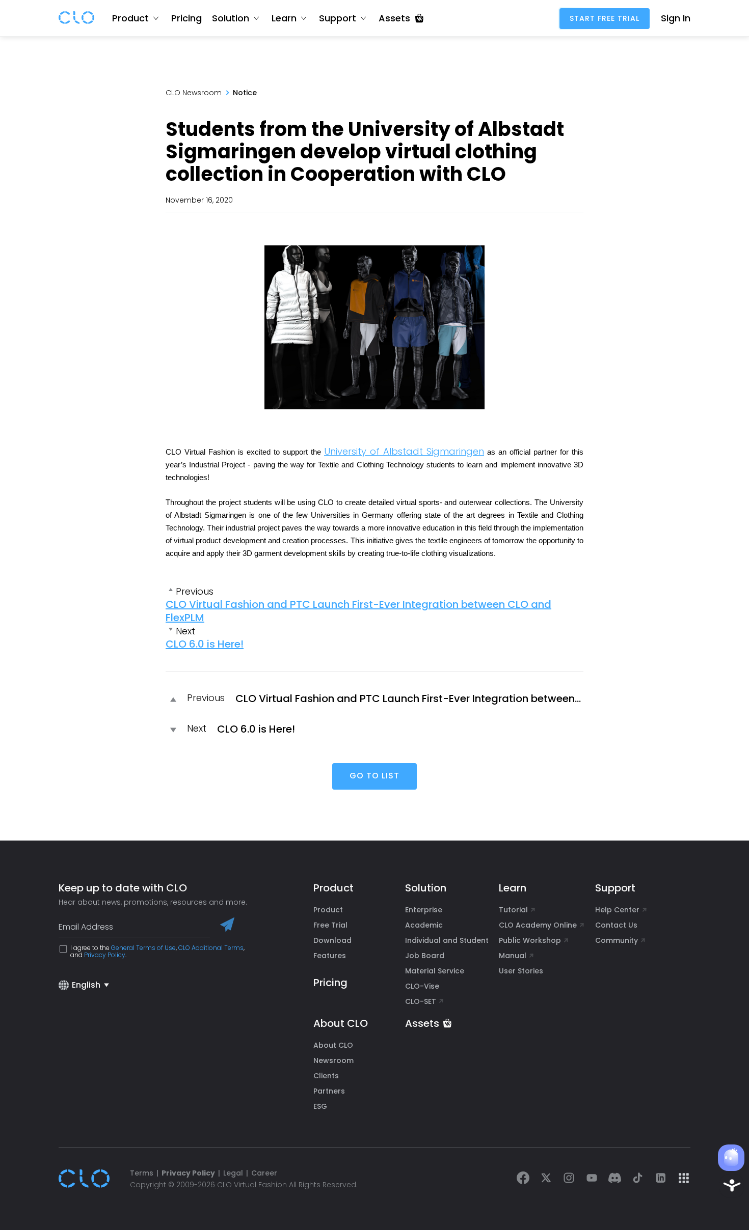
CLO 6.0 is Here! (205, 644)
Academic (424, 925)
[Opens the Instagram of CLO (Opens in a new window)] (569, 1178)
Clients (326, 1076)
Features (329, 956)
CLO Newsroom (194, 93)
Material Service (434, 971)
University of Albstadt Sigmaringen (404, 451)
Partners (329, 1091)
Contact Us (616, 925)
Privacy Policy (104, 955)
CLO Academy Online (538, 925)
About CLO (333, 1045)
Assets (422, 1023)
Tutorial (513, 910)
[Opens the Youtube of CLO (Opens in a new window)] (591, 1178)
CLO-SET (421, 1001)
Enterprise (423, 910)
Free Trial (330, 925)
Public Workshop (530, 940)
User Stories (521, 971)
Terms (141, 1173)
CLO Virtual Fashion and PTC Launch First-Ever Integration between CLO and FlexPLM (358, 611)
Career (264, 1173)
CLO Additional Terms (211, 947)
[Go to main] (76, 18)
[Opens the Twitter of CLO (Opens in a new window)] (546, 1178)
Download (332, 940)
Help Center (617, 910)
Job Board (424, 956)
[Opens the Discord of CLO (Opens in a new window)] (614, 1178)
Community (616, 940)
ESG (320, 1106)
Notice (245, 93)
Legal (233, 1173)
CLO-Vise (422, 986)
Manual (512, 956)
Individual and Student (447, 940)
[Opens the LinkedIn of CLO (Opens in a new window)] (660, 1178)
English (86, 985)
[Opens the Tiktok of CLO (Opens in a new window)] (637, 1178)
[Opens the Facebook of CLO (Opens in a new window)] (523, 1178)
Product (328, 910)
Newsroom (333, 1060)
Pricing (186, 18)
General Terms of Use (143, 947)
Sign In (675, 18)
